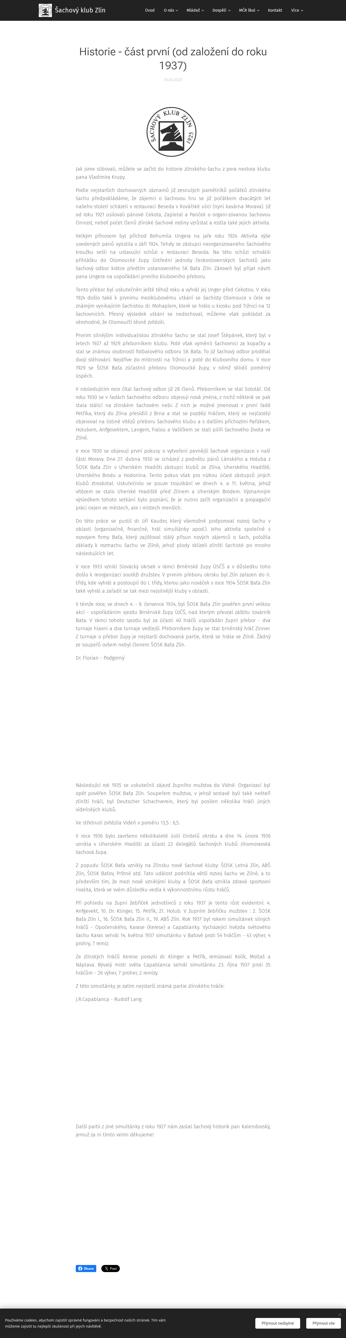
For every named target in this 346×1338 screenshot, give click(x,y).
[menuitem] (150, 10)
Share (89, 1268)
